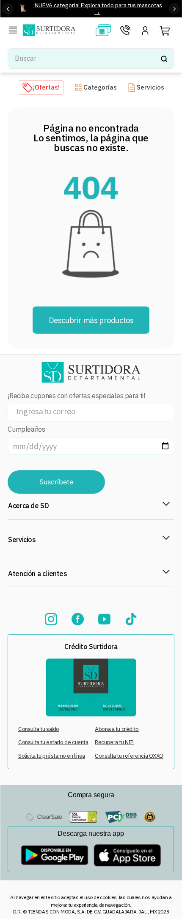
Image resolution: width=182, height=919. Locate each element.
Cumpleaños (26, 429)
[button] (15, 31)
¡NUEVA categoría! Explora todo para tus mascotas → (97, 8)
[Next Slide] (174, 8)
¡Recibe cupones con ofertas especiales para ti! (76, 396)
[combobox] (91, 58)
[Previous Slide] (8, 8)
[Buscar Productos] (163, 58)
